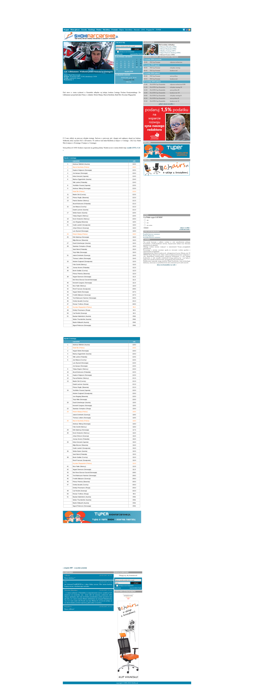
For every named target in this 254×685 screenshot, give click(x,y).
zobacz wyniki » (185, 228)
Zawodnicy (128, 30)
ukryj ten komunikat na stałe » (167, 265)
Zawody (84, 30)
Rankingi (91, 30)
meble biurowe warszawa (152, 234)
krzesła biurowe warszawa (152, 237)
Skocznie (137, 30)
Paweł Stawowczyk (74, 75)
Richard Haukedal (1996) (168, 49)
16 (141, 63)
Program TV (150, 30)
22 (137, 65)
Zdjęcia (121, 30)
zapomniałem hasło (136, 54)
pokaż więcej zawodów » (167, 104)
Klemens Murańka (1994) (168, 47)
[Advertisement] (127, 14)
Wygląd (66, 30)
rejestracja (119, 54)
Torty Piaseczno (149, 235)
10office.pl (134, 683)
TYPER (158, 30)
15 (137, 63)
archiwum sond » (184, 229)
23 (141, 65)
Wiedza (98, 30)
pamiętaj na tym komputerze (126, 51)
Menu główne (75, 30)
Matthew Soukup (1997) (168, 51)
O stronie (114, 30)
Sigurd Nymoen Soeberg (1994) (170, 52)
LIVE (143, 30)
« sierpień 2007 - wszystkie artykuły (75, 568)
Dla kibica (106, 30)
